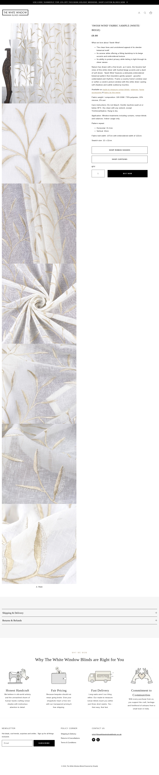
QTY (93, 166)
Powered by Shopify (91, 766)
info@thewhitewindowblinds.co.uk (106, 734)
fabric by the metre (112, 92)
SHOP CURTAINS (119, 159)
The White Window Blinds (75, 766)
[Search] (145, 12)
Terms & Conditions (68, 742)
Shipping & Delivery (68, 734)
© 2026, (64, 766)
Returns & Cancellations (70, 738)
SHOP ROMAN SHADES (119, 150)
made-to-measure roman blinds (116, 90)
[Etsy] (98, 740)
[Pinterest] (93, 740)
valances (134, 90)
